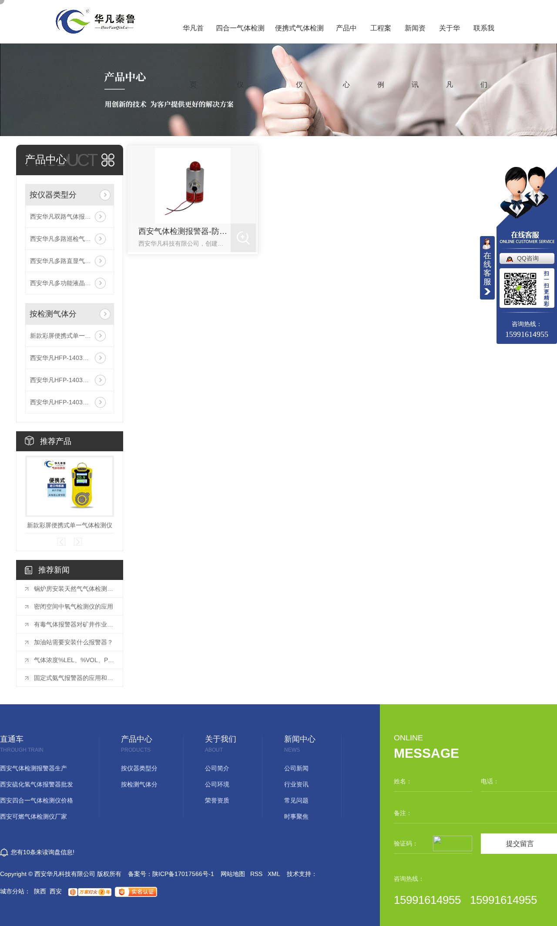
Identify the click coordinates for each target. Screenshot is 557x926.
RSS (256, 873)
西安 (56, 891)
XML (274, 873)
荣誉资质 (217, 800)
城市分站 (12, 891)
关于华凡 (449, 33)
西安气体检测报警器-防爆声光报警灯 (184, 231)
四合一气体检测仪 (240, 33)
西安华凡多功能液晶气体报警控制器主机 (69, 283)
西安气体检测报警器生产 (33, 768)
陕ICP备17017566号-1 (183, 873)
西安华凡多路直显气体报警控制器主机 (69, 260)
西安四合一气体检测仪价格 (36, 800)
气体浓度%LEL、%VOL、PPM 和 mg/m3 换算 (74, 659)
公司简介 (217, 768)
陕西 (40, 891)
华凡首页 (193, 33)
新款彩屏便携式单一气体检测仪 (69, 335)
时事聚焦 (296, 816)
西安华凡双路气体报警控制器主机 (69, 216)
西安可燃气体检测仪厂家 (33, 816)
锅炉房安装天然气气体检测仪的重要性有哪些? (74, 588)
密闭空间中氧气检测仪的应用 (73, 606)
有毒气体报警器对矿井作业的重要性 (74, 624)
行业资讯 (296, 784)
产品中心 (346, 33)
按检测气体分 (53, 314)
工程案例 (380, 33)
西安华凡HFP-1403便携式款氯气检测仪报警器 (69, 402)
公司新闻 (296, 768)
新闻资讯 (415, 33)
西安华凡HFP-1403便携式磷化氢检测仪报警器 (69, 357)
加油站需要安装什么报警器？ (73, 642)
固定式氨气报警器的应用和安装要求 (74, 677)
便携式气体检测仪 (299, 33)
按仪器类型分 (53, 194)
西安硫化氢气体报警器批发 (36, 784)
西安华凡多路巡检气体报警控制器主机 (69, 238)
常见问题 (296, 800)
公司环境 (217, 784)
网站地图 (233, 873)
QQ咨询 (528, 258)
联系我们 (483, 33)
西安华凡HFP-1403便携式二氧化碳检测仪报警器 (69, 379)
